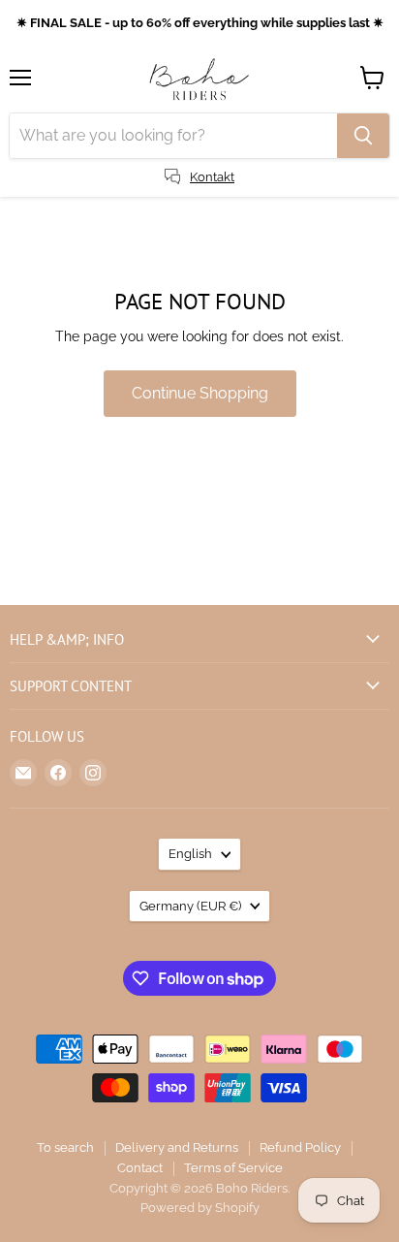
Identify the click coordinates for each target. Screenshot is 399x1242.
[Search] (363, 135)
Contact (140, 1168)
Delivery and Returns (176, 1147)
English (190, 853)
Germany (190, 906)
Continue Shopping (200, 393)
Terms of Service (233, 1168)
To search (65, 1147)
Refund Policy (300, 1147)
